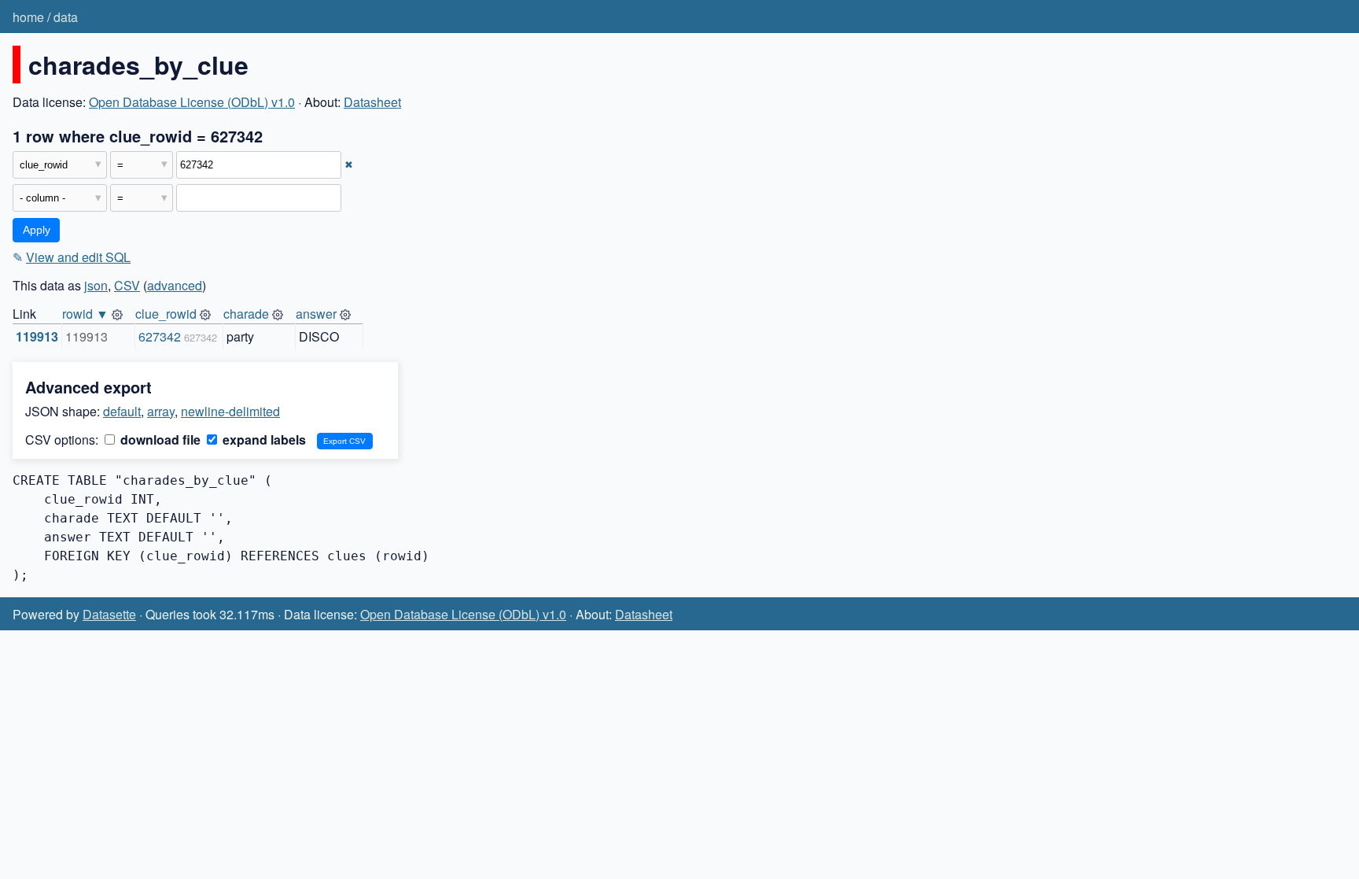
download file (159, 439)
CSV (127, 285)
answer (316, 314)
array (161, 411)
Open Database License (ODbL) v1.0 (192, 102)
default (122, 411)
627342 (159, 336)
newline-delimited (230, 411)
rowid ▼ (85, 314)
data (65, 17)
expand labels (262, 439)
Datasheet (372, 102)
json (96, 285)
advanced (174, 285)
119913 (37, 336)
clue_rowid (166, 314)
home (28, 17)
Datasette (109, 614)
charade (246, 314)
